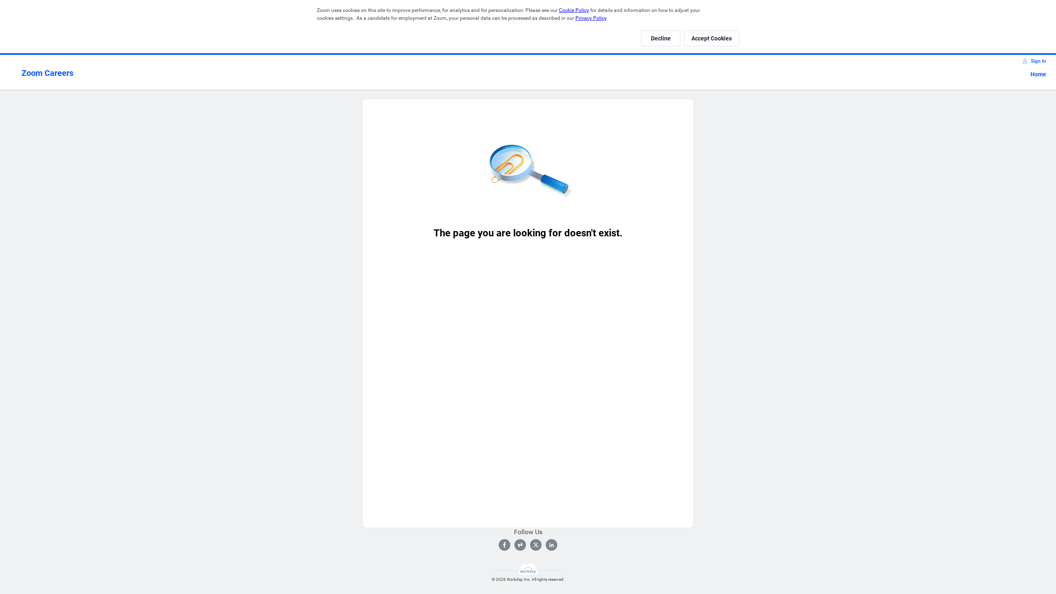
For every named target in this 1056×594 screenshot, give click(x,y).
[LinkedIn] (551, 545)
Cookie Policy (574, 10)
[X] (536, 545)
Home (1038, 74)
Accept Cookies (711, 38)
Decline (661, 38)
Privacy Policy (590, 18)
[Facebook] (504, 545)
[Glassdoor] (520, 545)
